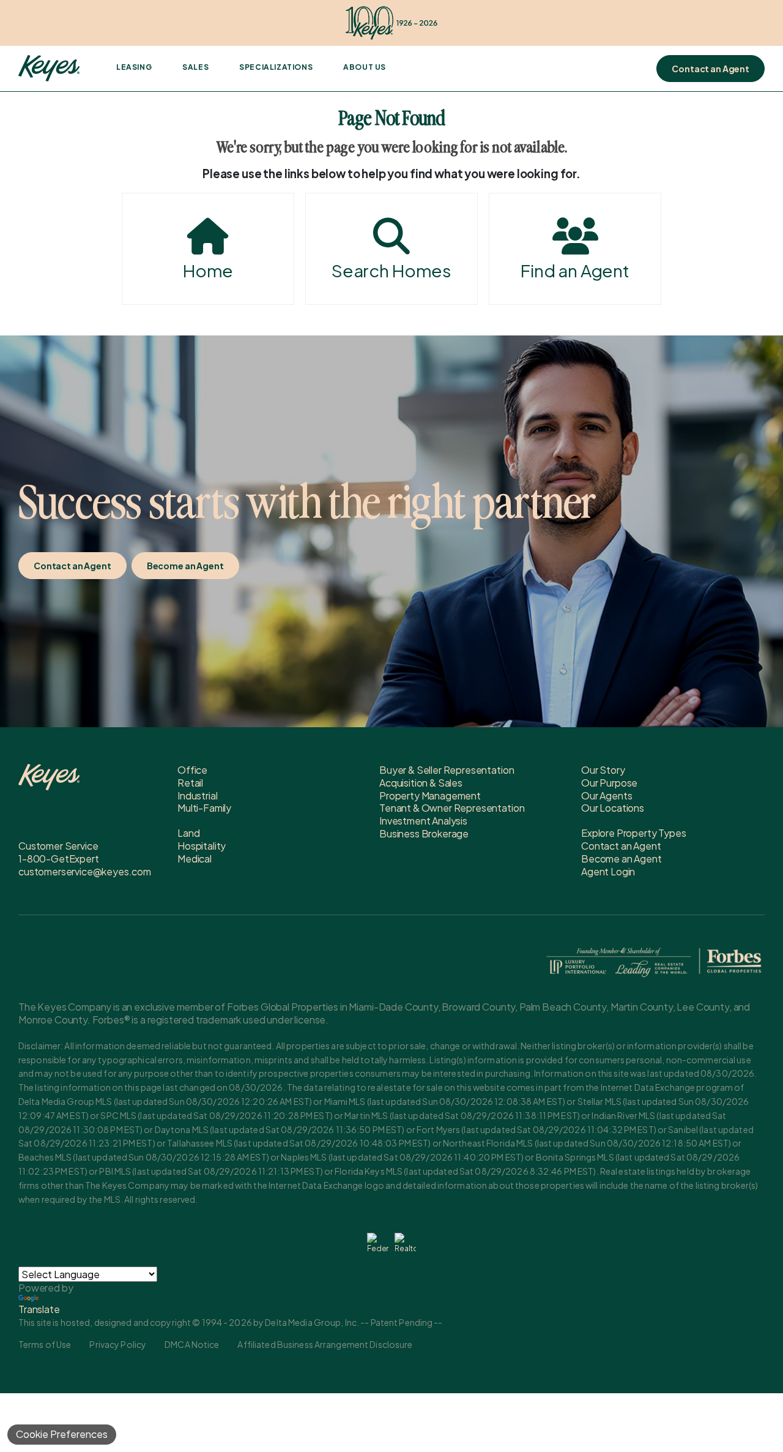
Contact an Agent (710, 68)
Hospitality (201, 845)
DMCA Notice (192, 1344)
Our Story (603, 769)
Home (208, 270)
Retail (190, 782)
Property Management (430, 795)
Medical (194, 858)
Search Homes (391, 270)
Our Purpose (609, 782)
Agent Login (608, 871)
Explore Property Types (633, 832)
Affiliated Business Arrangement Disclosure (324, 1344)
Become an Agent (185, 565)
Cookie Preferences (62, 1434)
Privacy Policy (117, 1344)
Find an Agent (575, 270)
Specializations (276, 67)
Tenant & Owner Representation (451, 807)
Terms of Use (44, 1344)
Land (188, 832)
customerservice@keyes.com (84, 871)
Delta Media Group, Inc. (312, 1322)
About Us (364, 67)
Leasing (134, 67)
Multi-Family (204, 807)
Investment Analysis (423, 820)
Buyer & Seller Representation (446, 769)
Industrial (197, 795)
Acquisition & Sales (420, 782)
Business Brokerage (424, 833)
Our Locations (612, 807)
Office (192, 769)
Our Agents (606, 795)
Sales (195, 67)
